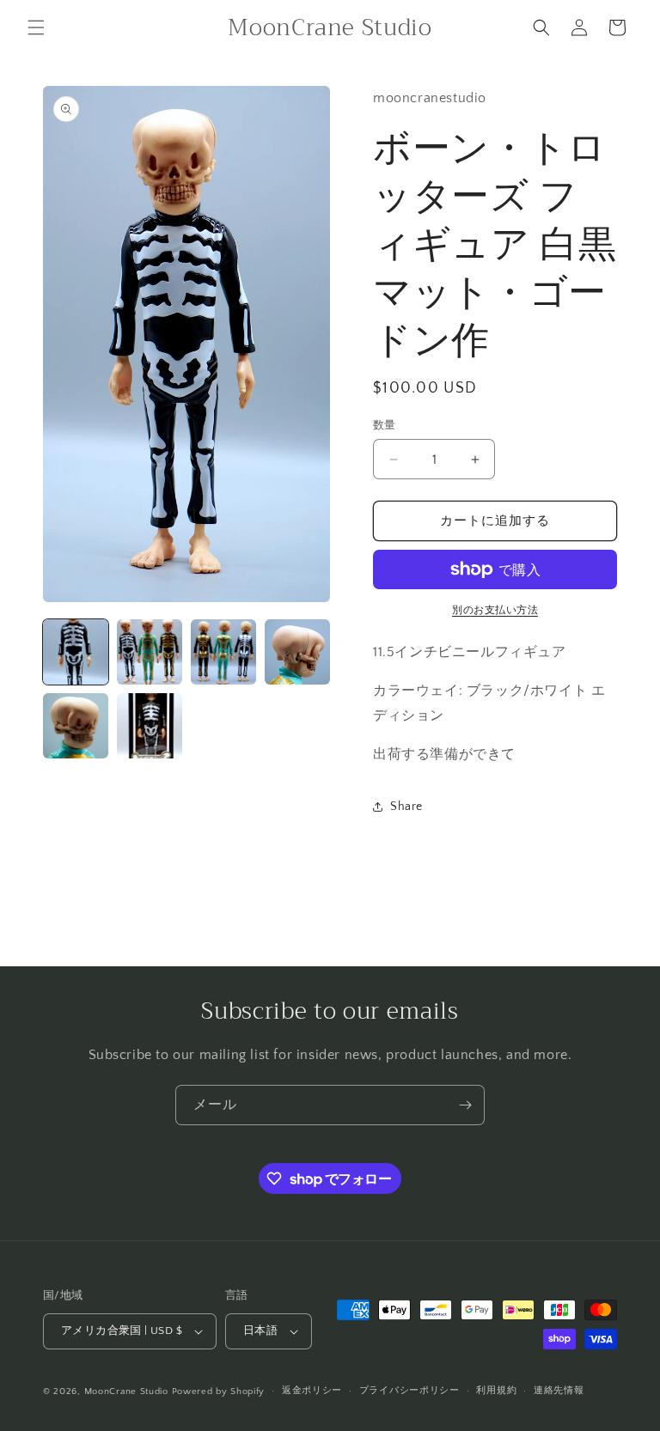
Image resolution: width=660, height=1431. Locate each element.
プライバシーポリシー (409, 1390)
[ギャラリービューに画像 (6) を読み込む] (149, 725)
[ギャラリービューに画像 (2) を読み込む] (149, 652)
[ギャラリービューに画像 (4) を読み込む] (297, 652)
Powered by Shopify (219, 1391)
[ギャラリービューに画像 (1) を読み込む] (75, 652)
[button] (36, 27)
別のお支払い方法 (495, 610)
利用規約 (496, 1390)
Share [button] (406, 806)
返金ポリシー (312, 1390)
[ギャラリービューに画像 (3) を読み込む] (223, 652)
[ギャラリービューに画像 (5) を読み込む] (75, 725)
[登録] (465, 1105)
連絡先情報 (559, 1390)
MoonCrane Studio (126, 1391)
